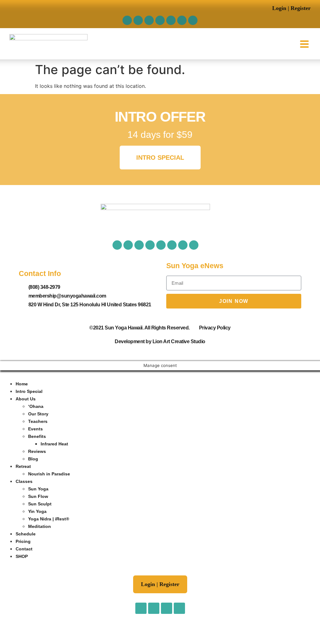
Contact (24, 548)
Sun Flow (38, 496)
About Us (26, 398)
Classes (24, 481)
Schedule (26, 533)
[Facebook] (127, 20)
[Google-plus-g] (161, 245)
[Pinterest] (182, 20)
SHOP (22, 556)
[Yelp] (171, 20)
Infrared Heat (54, 443)
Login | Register (291, 8)
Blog (33, 458)
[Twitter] (149, 20)
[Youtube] (160, 20)
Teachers (38, 421)
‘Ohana (35, 406)
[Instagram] (138, 20)
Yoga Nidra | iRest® (48, 518)
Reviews (37, 451)
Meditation (39, 526)
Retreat (23, 466)
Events (35, 428)
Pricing (23, 541)
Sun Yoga (38, 488)
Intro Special (29, 391)
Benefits (37, 436)
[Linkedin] (193, 20)
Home (22, 383)
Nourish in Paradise (49, 473)
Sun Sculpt (40, 503)
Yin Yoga (37, 511)
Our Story (38, 413)
